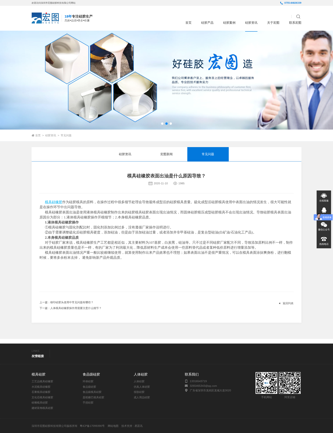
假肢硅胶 (139, 391)
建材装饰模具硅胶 (42, 407)
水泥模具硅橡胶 (41, 386)
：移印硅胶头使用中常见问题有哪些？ (66, 302)
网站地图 (113, 425)
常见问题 (66, 135)
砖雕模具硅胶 (40, 402)
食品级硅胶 (89, 386)
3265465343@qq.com (203, 385)
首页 (188, 22)
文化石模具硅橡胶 (42, 397)
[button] (162, 123)
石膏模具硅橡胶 (41, 391)
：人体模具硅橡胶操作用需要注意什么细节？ (71, 308)
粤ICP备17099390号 (92, 425)
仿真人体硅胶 (142, 386)
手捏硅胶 (88, 402)
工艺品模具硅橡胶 (42, 381)
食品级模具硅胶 (92, 391)
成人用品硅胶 (142, 397)
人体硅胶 (139, 381)
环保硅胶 (88, 381)
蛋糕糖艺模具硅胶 (93, 397)
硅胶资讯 (50, 135)
